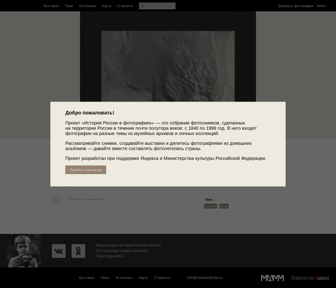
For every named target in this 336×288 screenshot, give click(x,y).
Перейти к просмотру (85, 169)
